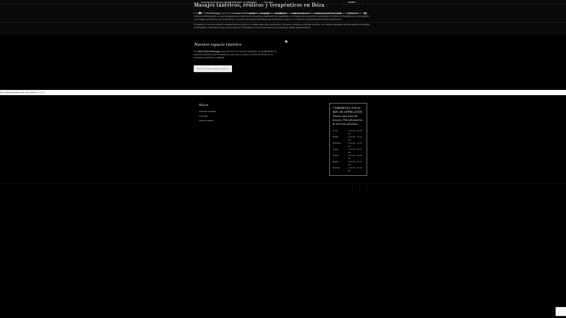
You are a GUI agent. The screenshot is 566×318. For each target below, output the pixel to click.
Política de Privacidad (207, 111)
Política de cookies (206, 121)
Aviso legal (203, 116)
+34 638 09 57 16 (250, 2)
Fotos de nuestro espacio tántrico (213, 69)
